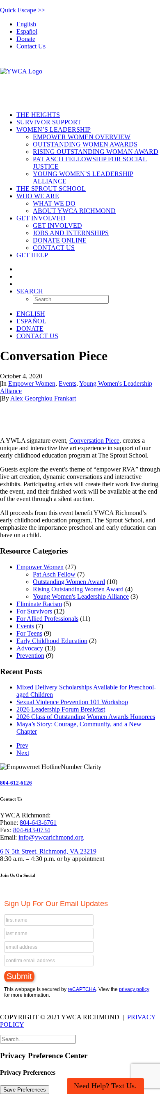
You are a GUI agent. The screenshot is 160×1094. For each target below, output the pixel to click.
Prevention (30, 655)
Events (67, 383)
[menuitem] (88, 24)
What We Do (54, 203)
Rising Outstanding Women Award (78, 589)
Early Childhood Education (51, 640)
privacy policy (134, 989)
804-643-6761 (38, 822)
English (26, 24)
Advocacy (29, 648)
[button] (29, 291)
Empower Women (31, 383)
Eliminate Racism (39, 603)
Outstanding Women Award (69, 581)
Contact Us (31, 46)
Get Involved (41, 218)
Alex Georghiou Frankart (43, 398)
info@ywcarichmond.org (51, 837)
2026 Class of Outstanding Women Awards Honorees (85, 716)
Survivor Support (48, 122)
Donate (25, 38)
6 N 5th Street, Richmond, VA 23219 (48, 851)
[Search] (38, 1038)
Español (26, 31)
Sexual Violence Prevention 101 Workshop (72, 701)
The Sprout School (51, 188)
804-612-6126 (16, 783)
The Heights (38, 114)
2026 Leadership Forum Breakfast (60, 709)
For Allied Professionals (47, 618)
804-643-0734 (31, 829)
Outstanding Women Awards (85, 144)
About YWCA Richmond (74, 210)
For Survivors (34, 611)
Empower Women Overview (81, 136)
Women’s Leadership (53, 129)
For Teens (29, 633)
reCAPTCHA (82, 989)
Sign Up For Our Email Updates (56, 903)
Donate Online (60, 240)
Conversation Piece (94, 440)
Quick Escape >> (22, 10)
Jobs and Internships (71, 232)
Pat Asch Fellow (54, 574)
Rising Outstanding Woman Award (95, 151)
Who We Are (37, 195)
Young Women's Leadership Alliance (81, 596)
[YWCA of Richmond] (80, 81)
